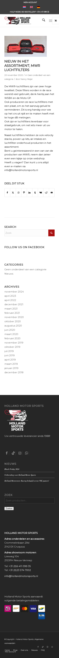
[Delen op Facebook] (7, 192)
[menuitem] (30, 2)
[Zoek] (42, 20)
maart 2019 (11, 363)
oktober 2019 (12, 346)
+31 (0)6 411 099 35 (20, 566)
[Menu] (50, 20)
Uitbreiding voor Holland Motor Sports (20, 475)
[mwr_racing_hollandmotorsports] (25, 46)
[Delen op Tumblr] (35, 192)
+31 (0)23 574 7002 (20, 570)
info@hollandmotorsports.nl (21, 576)
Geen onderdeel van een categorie (25, 269)
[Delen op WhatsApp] (18, 192)
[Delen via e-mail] (51, 192)
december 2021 (13, 304)
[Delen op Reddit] (46, 192)
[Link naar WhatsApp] (52, 646)
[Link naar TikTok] (42, 646)
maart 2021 (11, 308)
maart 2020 (11, 334)
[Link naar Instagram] (47, 646)
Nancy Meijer (27, 79)
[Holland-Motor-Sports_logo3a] (24, 20)
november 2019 (13, 342)
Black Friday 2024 (11, 469)
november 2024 (14, 291)
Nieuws (8, 273)
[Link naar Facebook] (38, 646)
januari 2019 (11, 368)
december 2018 (13, 372)
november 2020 (14, 317)
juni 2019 (9, 355)
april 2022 (10, 300)
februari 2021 (12, 312)
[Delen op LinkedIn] (29, 192)
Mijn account (30, 2)
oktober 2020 (12, 321)
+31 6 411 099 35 (42, 12)
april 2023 (10, 295)
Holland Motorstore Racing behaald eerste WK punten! (26, 480)
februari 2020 (12, 338)
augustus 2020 (13, 325)
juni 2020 (9, 329)
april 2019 (10, 359)
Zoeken (9, 508)
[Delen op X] (13, 192)
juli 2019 (9, 351)
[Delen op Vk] (40, 192)
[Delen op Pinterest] (24, 192)
